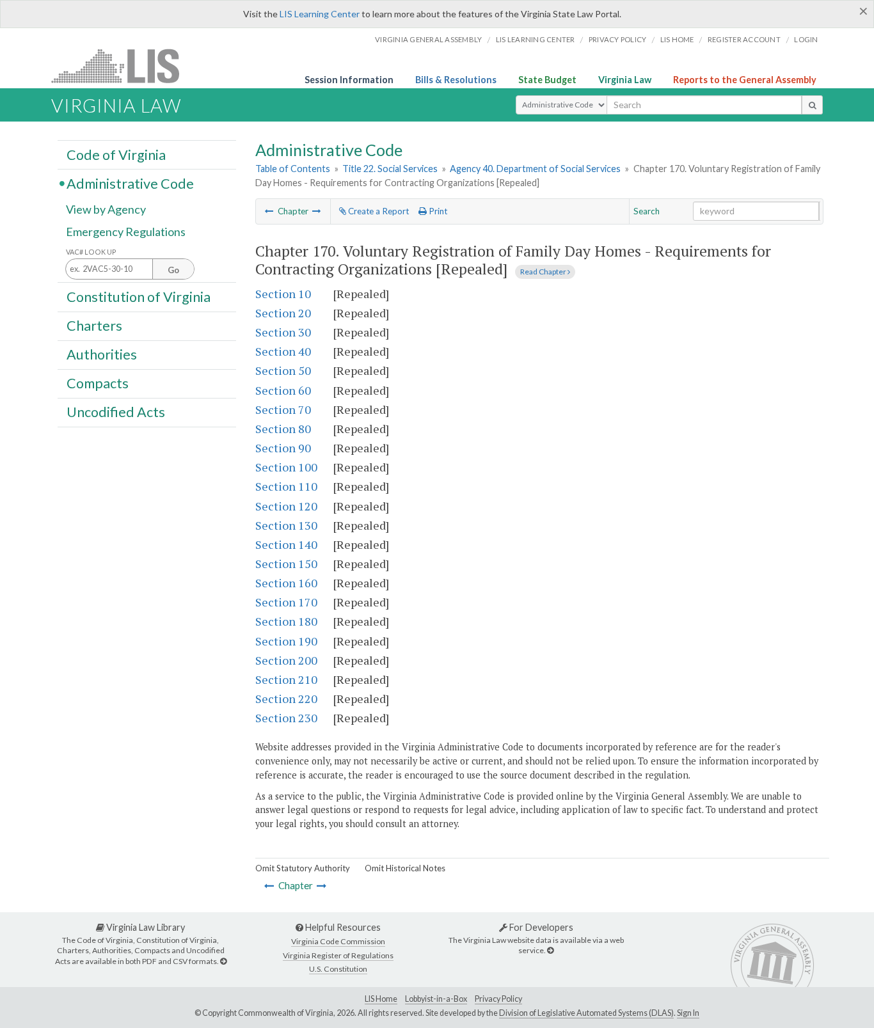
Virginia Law (624, 79)
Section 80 (283, 428)
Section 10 (283, 293)
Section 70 (283, 409)
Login (806, 39)
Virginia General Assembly (428, 39)
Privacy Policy (618, 39)
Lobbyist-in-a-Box (436, 999)
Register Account (744, 39)
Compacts (98, 383)
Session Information (349, 79)
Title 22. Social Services (390, 168)
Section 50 (283, 370)
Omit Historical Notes (405, 868)
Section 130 (286, 525)
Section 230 (286, 717)
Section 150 (286, 563)
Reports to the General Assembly (744, 79)
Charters (94, 325)
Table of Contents (292, 168)
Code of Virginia (116, 154)
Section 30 (283, 332)
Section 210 (286, 679)
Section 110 (286, 486)
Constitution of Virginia (139, 296)
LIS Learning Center (320, 13)
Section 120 (286, 506)
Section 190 (286, 641)
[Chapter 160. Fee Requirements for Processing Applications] (269, 211)
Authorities (102, 354)
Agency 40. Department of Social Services (535, 168)
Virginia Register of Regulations (338, 955)
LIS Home (381, 999)
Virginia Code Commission (338, 941)
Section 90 (283, 447)
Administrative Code (130, 183)
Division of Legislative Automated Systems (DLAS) (586, 1013)
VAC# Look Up (91, 252)
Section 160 (286, 582)
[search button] (812, 105)
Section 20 (283, 312)
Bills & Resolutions (456, 79)
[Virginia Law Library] (223, 961)
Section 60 (283, 390)
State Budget (547, 79)
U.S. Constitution (338, 969)
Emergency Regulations (126, 232)
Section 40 (283, 351)
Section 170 (286, 602)
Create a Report (377, 211)
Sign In (688, 1013)
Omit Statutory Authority (302, 868)
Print (437, 211)
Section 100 (286, 467)
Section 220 (286, 698)
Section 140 (286, 544)
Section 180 (286, 621)
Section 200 (286, 660)
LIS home (677, 39)
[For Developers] (550, 950)
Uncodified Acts (116, 412)
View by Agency (106, 209)
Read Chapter (544, 271)
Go (173, 270)
